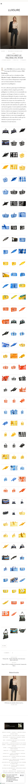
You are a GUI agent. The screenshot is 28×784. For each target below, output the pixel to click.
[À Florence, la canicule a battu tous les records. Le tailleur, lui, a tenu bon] (14, 32)
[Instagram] (13, 718)
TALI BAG (4, 645)
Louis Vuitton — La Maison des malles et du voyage (14, 743)
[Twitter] (11, 13)
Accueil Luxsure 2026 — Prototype (11, 772)
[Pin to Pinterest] (17, 652)
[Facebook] (9, 13)
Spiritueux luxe (12, 771)
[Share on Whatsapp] (20, 652)
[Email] (18, 13)
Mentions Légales (22, 732)
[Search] (26, 4)
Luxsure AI (14, 732)
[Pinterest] (14, 718)
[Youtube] (16, 718)
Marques (23, 772)
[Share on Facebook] (15, 652)
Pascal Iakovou (7, 60)
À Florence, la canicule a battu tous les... (14, 703)
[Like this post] (13, 652)
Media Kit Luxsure (6, 732)
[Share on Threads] (21, 652)
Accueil (3, 51)
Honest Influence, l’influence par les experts (14, 735)
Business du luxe (21, 771)
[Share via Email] (24, 652)
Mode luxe (5, 771)
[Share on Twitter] (16, 652)
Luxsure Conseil (14, 733)
